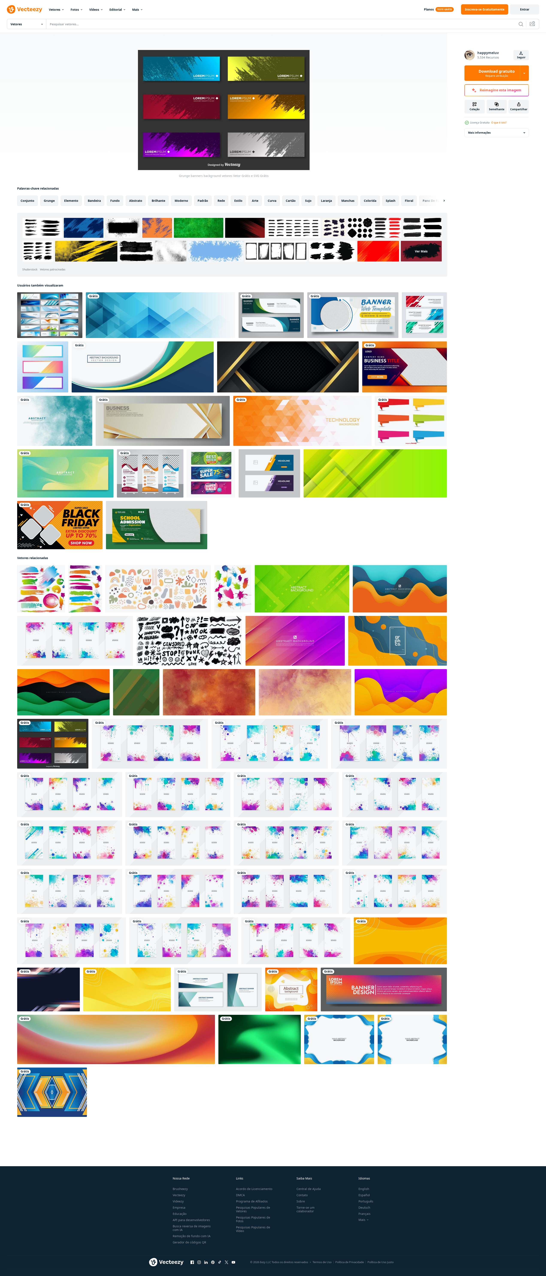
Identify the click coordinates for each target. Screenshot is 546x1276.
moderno (181, 201)
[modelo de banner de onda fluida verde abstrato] (65, 473)
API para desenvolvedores (191, 1220)
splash (390, 201)
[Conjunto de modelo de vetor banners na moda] (42, 366)
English (363, 1189)
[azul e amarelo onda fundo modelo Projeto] (339, 1039)
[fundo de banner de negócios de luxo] (163, 421)
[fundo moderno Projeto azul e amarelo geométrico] (52, 1092)
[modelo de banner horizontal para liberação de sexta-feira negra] (60, 525)
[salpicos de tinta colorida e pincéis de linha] (41, 588)
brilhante (158, 201)
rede (221, 201)
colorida (370, 201)
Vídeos (94, 10)
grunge (49, 201)
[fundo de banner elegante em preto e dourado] (288, 366)
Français (364, 1214)
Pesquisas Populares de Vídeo (253, 1229)
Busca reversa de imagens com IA (192, 1228)
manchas (347, 201)
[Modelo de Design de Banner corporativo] (271, 315)
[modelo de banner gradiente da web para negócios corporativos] (404, 366)
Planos (429, 9)
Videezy (178, 1201)
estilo (238, 201)
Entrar (524, 9)
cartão (291, 201)
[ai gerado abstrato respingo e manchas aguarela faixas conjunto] (75, 641)
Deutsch (364, 1207)
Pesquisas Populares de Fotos (253, 1219)
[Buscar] (520, 24)
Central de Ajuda (308, 1189)
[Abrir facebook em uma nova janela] (192, 1262)
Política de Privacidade (349, 1262)
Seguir (521, 57)
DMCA (240, 1195)
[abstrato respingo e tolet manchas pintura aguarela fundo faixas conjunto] (286, 891)
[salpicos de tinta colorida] (232, 588)
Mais (135, 10)
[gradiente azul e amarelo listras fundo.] (48, 989)
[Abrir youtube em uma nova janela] (233, 1262)
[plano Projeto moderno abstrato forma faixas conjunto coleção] (218, 989)
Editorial (115, 10)
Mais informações (479, 132)
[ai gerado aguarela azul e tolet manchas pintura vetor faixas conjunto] (394, 794)
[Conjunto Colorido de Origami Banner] (411, 421)
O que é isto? (499, 122)
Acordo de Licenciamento (254, 1189)
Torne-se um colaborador (305, 1209)
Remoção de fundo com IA (191, 1236)
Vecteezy (179, 1195)
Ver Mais (421, 251)
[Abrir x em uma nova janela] (226, 1262)
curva (272, 201)
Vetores (54, 10)
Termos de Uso (322, 1262)
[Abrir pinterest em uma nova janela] (213, 1262)
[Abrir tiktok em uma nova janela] (219, 1262)
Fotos (75, 10)
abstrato (135, 201)
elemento (71, 201)
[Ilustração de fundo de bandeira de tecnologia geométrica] (302, 421)
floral (409, 201)
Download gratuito (497, 73)
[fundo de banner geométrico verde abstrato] (375, 473)
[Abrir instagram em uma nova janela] (199, 1262)
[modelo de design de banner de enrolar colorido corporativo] (150, 473)
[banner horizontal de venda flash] (211, 473)
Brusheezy (180, 1189)
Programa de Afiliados (252, 1201)
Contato (302, 1195)
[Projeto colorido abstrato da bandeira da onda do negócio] (143, 366)
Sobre (300, 1201)
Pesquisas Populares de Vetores (253, 1209)
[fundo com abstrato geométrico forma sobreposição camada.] (136, 692)
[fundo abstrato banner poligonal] (160, 315)
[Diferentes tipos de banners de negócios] (49, 315)
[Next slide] (440, 201)
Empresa (179, 1207)
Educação (179, 1214)
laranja (326, 201)
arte (255, 201)
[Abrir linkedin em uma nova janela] (206, 1262)
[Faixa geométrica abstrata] (424, 315)
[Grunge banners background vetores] (52, 744)
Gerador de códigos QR (189, 1242)
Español (364, 1195)
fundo (115, 201)
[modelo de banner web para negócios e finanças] (352, 315)
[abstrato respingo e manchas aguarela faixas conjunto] (69, 843)
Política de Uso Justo (381, 1262)
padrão (203, 201)
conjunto (27, 201)
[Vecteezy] (24, 9)
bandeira (94, 201)
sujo (308, 201)
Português (365, 1201)
